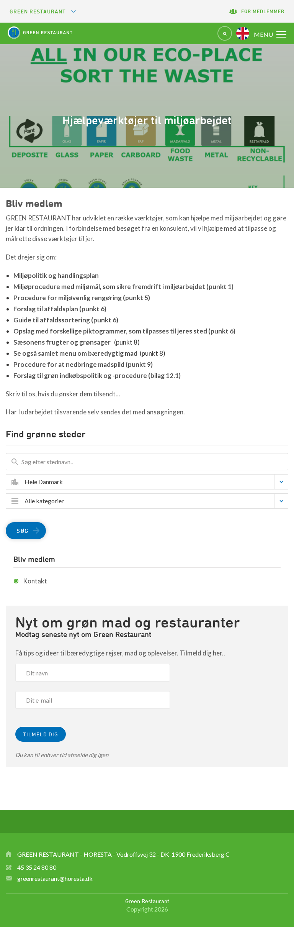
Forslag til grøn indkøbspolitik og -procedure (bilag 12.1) (97, 375)
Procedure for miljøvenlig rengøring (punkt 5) (81, 298)
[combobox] (152, 481)
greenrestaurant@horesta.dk (55, 878)
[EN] (242, 33)
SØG (22, 530)
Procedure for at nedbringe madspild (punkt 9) (83, 364)
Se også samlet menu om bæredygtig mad (75, 353)
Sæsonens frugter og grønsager (62, 342)
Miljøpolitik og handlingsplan (56, 275)
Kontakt (35, 581)
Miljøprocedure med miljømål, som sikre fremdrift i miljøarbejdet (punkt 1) (123, 287)
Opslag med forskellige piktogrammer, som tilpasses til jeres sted (124, 331)
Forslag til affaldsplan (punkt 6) (59, 309)
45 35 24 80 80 (36, 867)
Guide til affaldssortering (65, 320)
